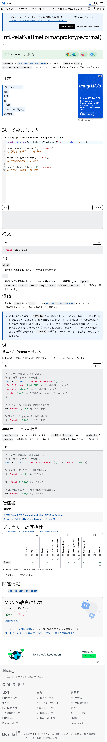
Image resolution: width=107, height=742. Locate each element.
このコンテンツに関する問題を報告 (55, 633)
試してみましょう (12, 87)
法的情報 (88, 733)
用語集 (74, 718)
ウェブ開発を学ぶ (79, 703)
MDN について (9, 698)
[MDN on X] (14, 684)
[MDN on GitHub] (4, 684)
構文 (6, 91)
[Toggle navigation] (102, 3)
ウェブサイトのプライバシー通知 (40, 733)
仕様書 (7, 105)
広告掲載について (11, 713)
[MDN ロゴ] (8, 671)
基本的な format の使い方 (22, 352)
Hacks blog (76, 723)
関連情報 (8, 114)
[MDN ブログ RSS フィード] (24, 684)
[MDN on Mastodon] (19, 684)
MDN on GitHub (45, 718)
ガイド (74, 708)
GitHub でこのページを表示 (18, 633)
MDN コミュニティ (46, 698)
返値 (6, 96)
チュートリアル (78, 713)
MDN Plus (7, 718)
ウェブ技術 (76, 698)
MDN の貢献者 (26, 629)
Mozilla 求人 (8, 708)
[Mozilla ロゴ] (11, 733)
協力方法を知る (12, 620)
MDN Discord (43, 713)
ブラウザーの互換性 (14, 109)
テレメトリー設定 (70, 733)
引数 (5, 259)
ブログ (5, 703)
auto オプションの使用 (19, 429)
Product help (8, 723)
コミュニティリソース (48, 703)
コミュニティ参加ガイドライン (39, 738)
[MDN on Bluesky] (9, 684)
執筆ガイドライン (45, 708)
